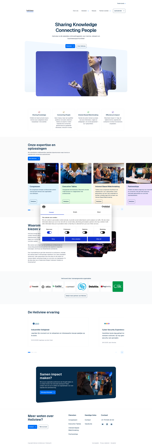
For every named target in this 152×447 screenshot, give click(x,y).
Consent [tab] (51, 212)
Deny (53, 239)
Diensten (84, 11)
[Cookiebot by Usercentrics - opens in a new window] (103, 207)
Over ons (75, 11)
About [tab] (99, 212)
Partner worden (104, 11)
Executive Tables (74, 424)
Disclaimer (113, 443)
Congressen (72, 420)
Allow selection (76, 239)
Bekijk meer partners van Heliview (76, 296)
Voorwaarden (95, 443)
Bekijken (33, 201)
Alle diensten (33, 158)
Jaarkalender (118, 11)
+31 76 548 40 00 (107, 420)
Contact (31, 427)
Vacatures (88, 424)
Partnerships (73, 434)
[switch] (67, 232)
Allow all (98, 239)
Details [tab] (75, 212)
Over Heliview (81, 46)
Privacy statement (104, 443)
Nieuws (94, 11)
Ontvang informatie (46, 392)
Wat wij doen (43, 427)
